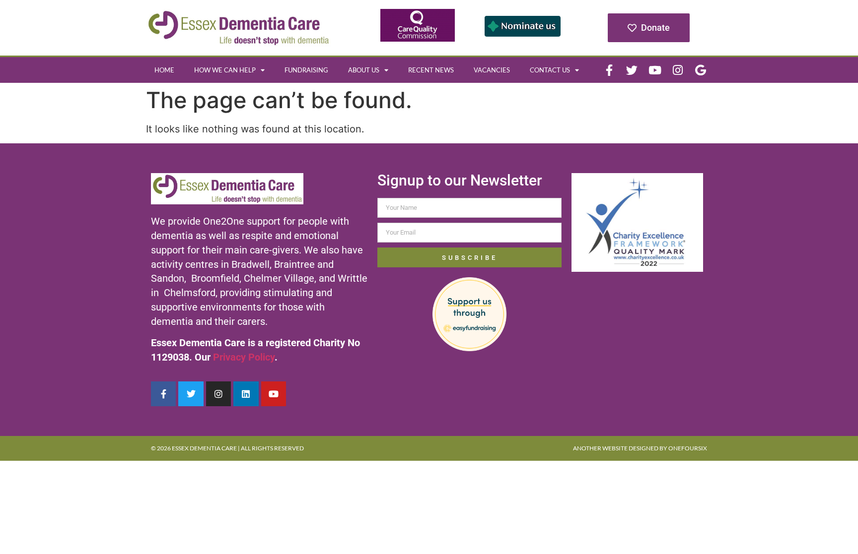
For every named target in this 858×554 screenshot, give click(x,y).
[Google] (700, 70)
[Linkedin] (245, 393)
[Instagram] (677, 70)
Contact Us (550, 70)
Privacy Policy (244, 357)
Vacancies (492, 70)
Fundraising (306, 70)
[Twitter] (632, 70)
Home (164, 70)
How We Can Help (225, 70)
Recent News (431, 70)
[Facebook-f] (609, 70)
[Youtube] (655, 70)
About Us (363, 70)
